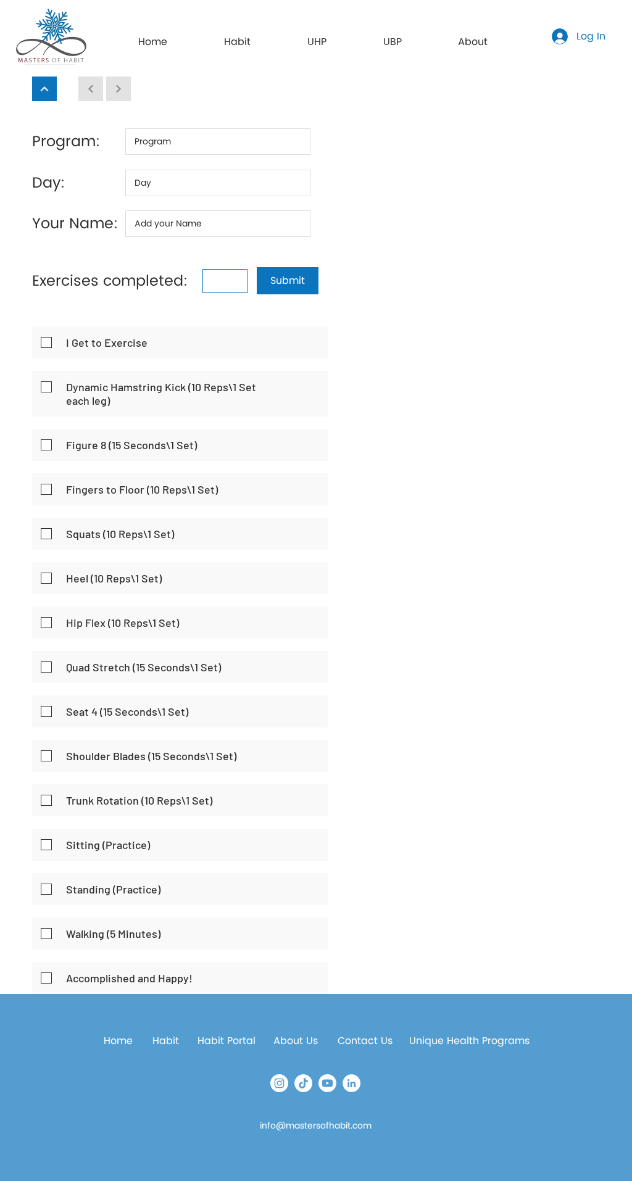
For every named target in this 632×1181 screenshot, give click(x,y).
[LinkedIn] (351, 1083)
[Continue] (44, 89)
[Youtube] (327, 1083)
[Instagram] (279, 1083)
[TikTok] (303, 1083)
